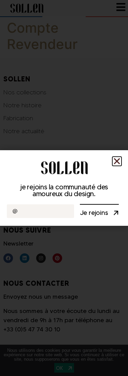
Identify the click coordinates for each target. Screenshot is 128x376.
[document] (64, 188)
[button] (117, 161)
